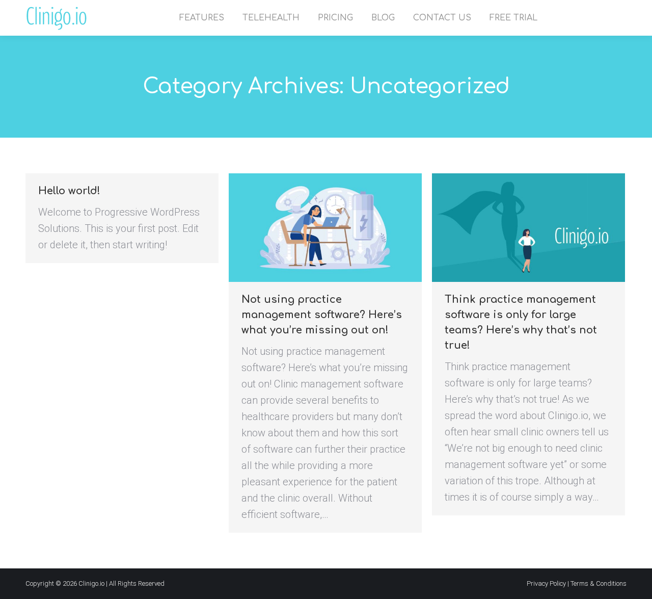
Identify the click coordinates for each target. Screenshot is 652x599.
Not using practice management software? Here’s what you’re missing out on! (321, 315)
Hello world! (69, 191)
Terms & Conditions (598, 583)
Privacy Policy (546, 583)
